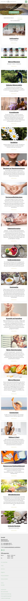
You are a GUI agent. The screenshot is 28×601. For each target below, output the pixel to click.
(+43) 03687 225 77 (7, 543)
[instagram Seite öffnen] (4, 550)
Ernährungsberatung (14, 260)
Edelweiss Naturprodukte (14, 85)
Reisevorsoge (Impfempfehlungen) (14, 466)
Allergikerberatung (14, 494)
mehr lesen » (14, 42)
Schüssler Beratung (14, 526)
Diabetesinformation (14, 228)
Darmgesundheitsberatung (14, 197)
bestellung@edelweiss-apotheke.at (12, 547)
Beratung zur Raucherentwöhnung (14, 168)
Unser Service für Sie (9, 17)
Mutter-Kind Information (14, 350)
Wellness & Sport (14, 437)
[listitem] (14, 562)
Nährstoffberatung (14, 62)
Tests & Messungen (15, 20)
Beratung (20, 17)
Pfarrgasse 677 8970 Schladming (5, 540)
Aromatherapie (14, 112)
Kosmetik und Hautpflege (14, 318)
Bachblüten (14, 142)
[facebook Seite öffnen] (2, 550)
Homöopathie (14, 287)
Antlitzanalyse (14, 38)
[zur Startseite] (12, 1)
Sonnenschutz (14, 412)
